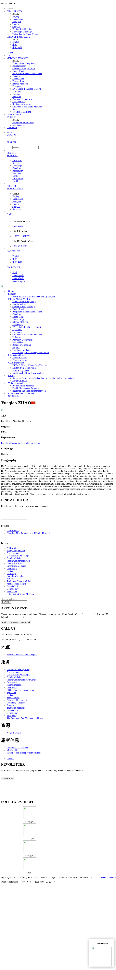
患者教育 (11, 117)
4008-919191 (18, 226)
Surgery (15, 109)
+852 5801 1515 (19, 246)
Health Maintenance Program (25, 388)
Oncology (16, 76)
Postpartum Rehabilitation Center (27, 73)
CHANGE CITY (14, 11)
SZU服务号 (18, 275)
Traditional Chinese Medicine (20, 581)
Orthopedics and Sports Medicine (27, 106)
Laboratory (17, 94)
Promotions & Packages (23, 122)
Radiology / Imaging (21, 104)
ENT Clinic (12, 591)
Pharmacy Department (22, 99)
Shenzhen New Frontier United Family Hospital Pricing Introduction (43, 378)
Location (12, 294)
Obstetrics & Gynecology (23, 68)
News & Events (14, 114)
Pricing (11, 375)
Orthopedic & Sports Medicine (20, 594)
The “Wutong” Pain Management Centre (30, 352)
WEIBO (10, 132)
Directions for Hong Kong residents (28, 373)
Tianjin (15, 24)
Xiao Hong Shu (19, 281)
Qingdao (16, 26)
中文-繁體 (17, 47)
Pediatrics (16, 96)
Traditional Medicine (21, 112)
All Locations (13, 530)
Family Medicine (20, 71)
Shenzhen (16, 209)
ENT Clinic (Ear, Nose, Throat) (26, 89)
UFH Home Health (17, 179)
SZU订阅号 (18, 278)
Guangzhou (17, 19)
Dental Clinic (18, 78)
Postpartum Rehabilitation (18, 561)
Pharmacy (11, 573)
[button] (61, 142)
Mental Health (18, 101)
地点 (9, 55)
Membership (18, 125)
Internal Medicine (20, 84)
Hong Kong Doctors (16, 550)
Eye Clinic (17, 91)
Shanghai (16, 21)
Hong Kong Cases (20, 370)
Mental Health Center (16, 584)
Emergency (17, 86)
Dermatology (18, 81)
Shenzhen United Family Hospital (22, 654)
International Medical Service (21, 393)
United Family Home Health (25, 34)
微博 (14, 272)
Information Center (16, 355)
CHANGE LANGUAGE (18, 37)
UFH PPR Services (17, 161)
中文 (14, 44)
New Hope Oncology (22, 31)
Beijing (15, 16)
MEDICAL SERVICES (17, 58)
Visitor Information (16, 383)
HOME (10, 52)
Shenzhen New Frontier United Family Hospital (33, 296)
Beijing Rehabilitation (22, 29)
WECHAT (11, 135)
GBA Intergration (16, 363)
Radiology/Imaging (15, 576)
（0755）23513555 (21, 236)
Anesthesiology (19, 66)
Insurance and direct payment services (24, 753)
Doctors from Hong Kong (24, 63)
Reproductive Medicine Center (18, 173)
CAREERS (12, 127)
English (15, 42)
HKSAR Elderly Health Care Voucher (29, 365)
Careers (10, 758)
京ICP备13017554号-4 (106, 877)
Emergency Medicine (16, 566)
